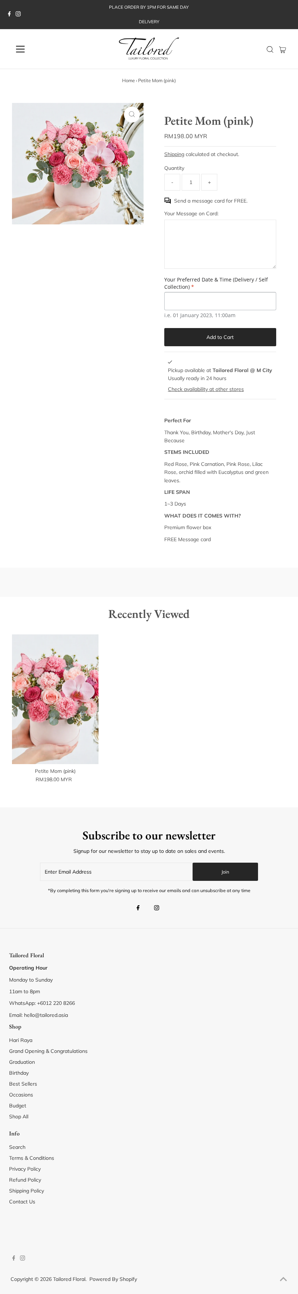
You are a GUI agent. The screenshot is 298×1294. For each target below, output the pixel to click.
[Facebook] (9, 14)
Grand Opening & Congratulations (48, 1051)
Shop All (18, 1116)
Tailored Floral (69, 1279)
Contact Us (22, 1201)
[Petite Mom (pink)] (55, 699)
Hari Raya (20, 1040)
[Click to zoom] (132, 115)
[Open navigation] (44, 49)
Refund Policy (25, 1180)
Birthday (19, 1073)
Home (128, 80)
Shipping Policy (26, 1190)
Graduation (22, 1062)
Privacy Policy (25, 1169)
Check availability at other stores (206, 389)
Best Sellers (23, 1084)
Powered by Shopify (113, 1279)
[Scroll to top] (283, 1279)
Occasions (21, 1094)
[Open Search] (270, 49)
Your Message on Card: (191, 213)
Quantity (174, 168)
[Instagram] (18, 14)
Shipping (174, 154)
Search (17, 1147)
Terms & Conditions (31, 1158)
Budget (17, 1105)
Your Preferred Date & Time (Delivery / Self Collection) (216, 283)
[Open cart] (282, 49)
